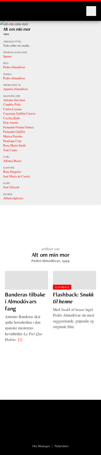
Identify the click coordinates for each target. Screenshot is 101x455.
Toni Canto (10, 150)
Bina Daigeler (12, 171)
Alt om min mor (17, 29)
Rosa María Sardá (14, 145)
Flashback (62, 287)
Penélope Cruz (12, 141)
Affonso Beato (12, 161)
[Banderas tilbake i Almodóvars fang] (26, 280)
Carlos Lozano (12, 109)
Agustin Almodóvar (15, 89)
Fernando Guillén (14, 131)
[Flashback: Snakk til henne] (74, 280)
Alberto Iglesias (13, 198)
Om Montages (41, 446)
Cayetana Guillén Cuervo (19, 113)
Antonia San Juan (14, 100)
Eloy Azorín (10, 122)
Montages (13, 8)
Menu (91, 11)
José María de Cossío (16, 176)
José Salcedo (11, 187)
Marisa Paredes (13, 136)
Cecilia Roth (11, 118)
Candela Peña (12, 104)
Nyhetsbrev (62, 446)
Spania (7, 56)
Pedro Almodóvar (14, 67)
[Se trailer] (14, 23)
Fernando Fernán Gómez (18, 127)
